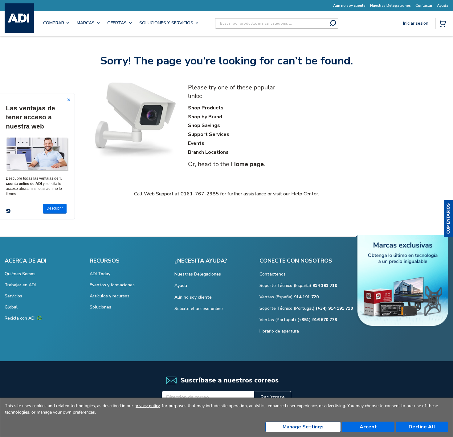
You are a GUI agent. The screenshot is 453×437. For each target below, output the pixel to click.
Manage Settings (303, 426)
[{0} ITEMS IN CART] (444, 24)
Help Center (304, 193)
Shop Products (205, 107)
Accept (368, 426)
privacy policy (147, 406)
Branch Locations (208, 152)
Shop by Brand (205, 116)
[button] (448, 218)
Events (196, 143)
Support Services (208, 134)
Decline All (422, 426)
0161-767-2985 (200, 193)
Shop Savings (204, 125)
